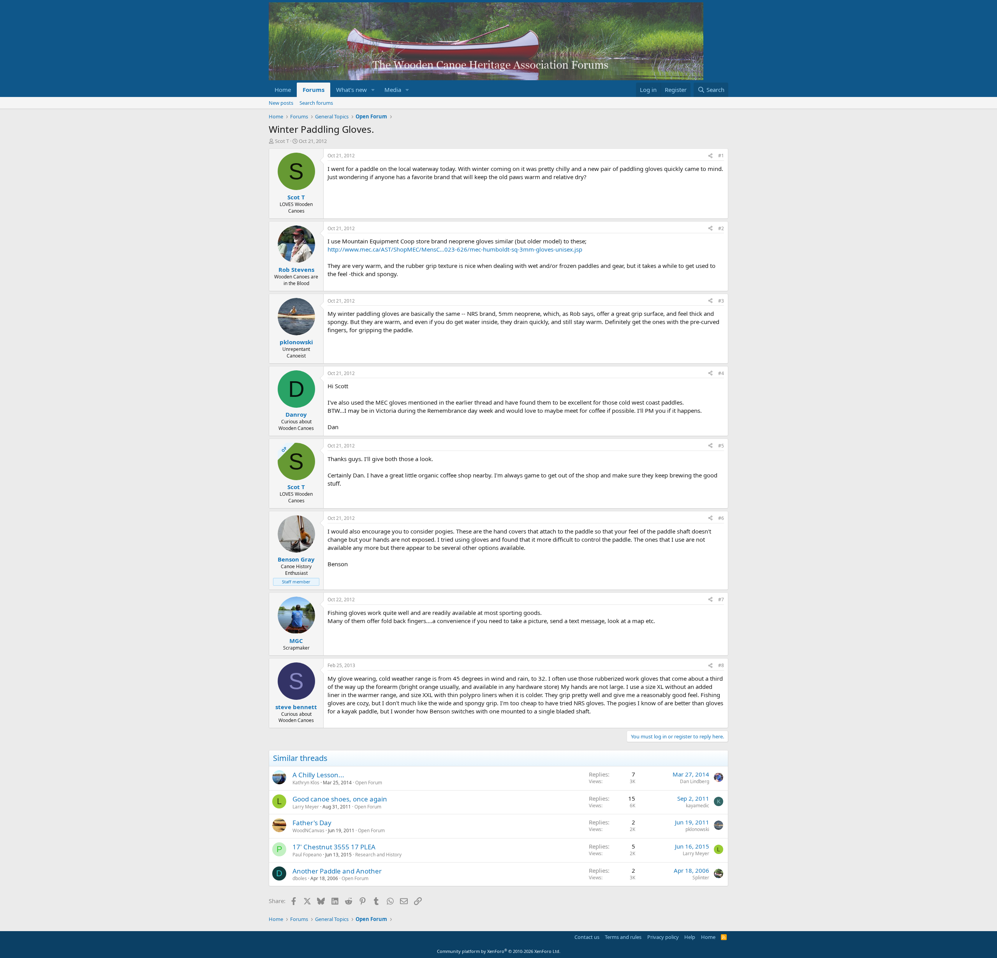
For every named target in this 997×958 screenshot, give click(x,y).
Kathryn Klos (305, 782)
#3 (721, 301)
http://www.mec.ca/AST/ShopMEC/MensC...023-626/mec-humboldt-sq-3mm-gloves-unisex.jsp (455, 249)
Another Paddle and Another (337, 870)
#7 (721, 599)
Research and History (378, 854)
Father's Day (311, 822)
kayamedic (697, 805)
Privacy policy (663, 936)
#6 (721, 518)
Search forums (316, 102)
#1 (721, 155)
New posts (281, 102)
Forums (313, 89)
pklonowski (697, 829)
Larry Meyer (305, 806)
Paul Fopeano (307, 854)
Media (392, 89)
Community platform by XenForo (498, 951)
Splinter (700, 877)
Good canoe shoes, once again (339, 798)
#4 (721, 373)
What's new (351, 89)
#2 (721, 228)
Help (689, 936)
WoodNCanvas (308, 830)
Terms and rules (623, 936)
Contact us (586, 936)
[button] (373, 90)
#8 (721, 665)
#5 (721, 445)
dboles (299, 878)
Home (283, 89)
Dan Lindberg (694, 781)
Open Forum (368, 782)
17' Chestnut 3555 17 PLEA (333, 846)
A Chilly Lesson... (318, 774)
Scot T (282, 140)
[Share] (710, 155)
